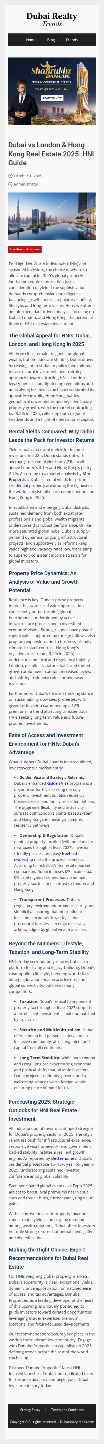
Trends (72, 39)
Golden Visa (58, 783)
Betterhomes (63, 1158)
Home (31, 39)
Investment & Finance (25, 249)
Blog (51, 39)
